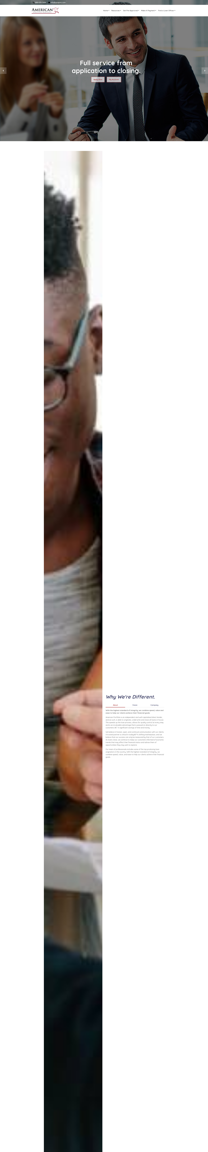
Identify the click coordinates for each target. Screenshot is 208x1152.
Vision (134, 705)
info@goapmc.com (58, 2)
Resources (115, 11)
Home (105, 11)
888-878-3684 (40, 2)
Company (154, 705)
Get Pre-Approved (130, 11)
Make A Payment (148, 11)
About (115, 705)
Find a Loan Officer (166, 11)
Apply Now (97, 83)
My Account (114, 83)
